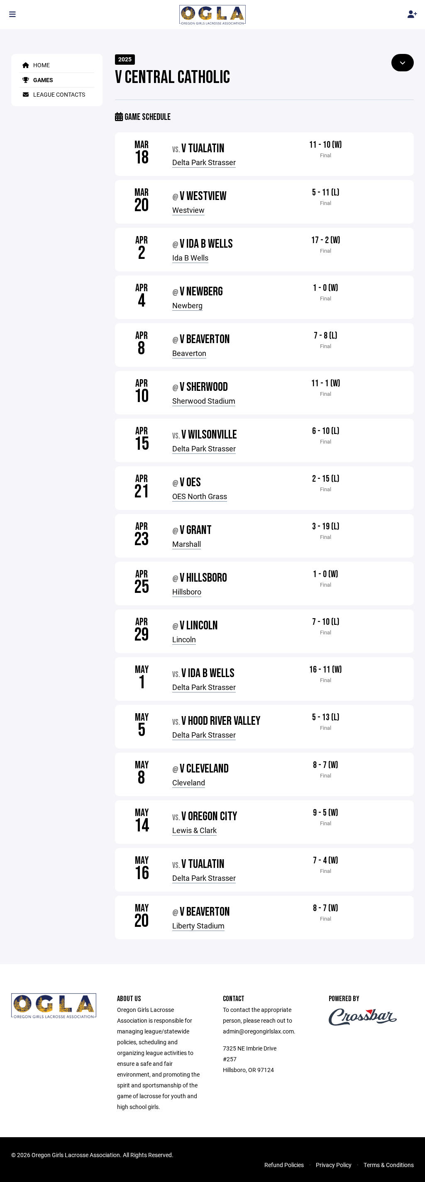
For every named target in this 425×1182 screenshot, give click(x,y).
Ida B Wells (190, 258)
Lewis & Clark (194, 830)
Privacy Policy (334, 1165)
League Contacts (58, 94)
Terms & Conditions (389, 1165)
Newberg (187, 305)
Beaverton (189, 353)
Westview (188, 210)
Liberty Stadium (198, 926)
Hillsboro (186, 592)
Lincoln (184, 639)
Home (41, 65)
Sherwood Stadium (203, 401)
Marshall (186, 544)
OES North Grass (199, 496)
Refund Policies (284, 1165)
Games (42, 80)
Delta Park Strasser (204, 162)
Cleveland (188, 782)
